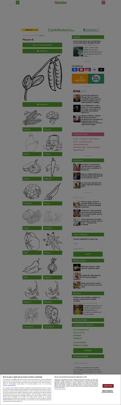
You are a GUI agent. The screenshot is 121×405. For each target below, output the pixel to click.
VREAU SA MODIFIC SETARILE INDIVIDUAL (107, 391)
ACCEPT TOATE (108, 386)
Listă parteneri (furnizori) (60, 389)
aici (31, 395)
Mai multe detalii (11, 385)
